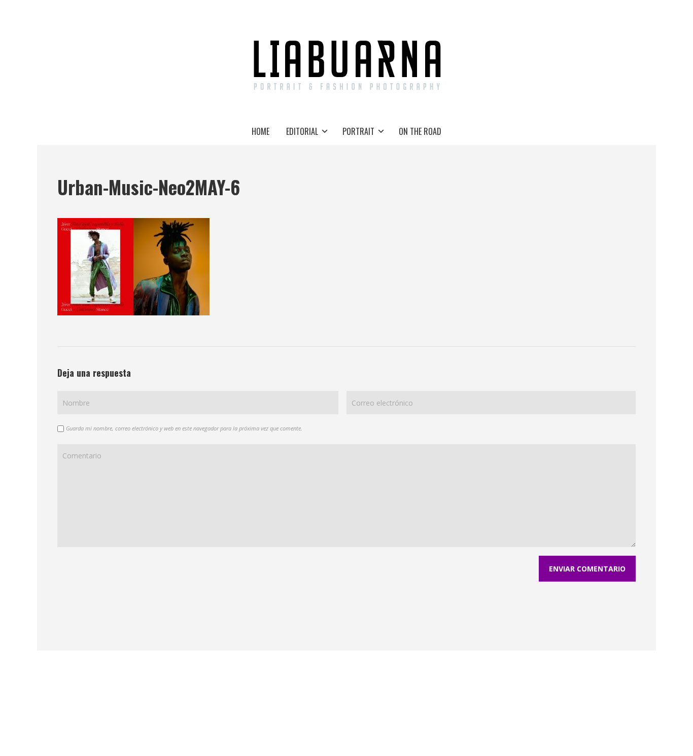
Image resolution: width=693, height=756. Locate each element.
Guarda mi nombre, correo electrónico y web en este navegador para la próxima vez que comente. (184, 428)
